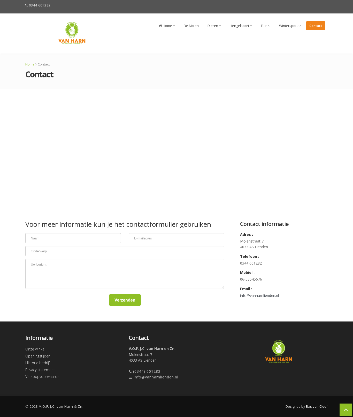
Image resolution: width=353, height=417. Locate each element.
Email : (246, 288)
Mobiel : (247, 272)
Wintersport (288, 25)
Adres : (246, 234)
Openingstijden (37, 356)
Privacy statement (40, 369)
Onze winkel (35, 349)
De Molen (191, 25)
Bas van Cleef (317, 406)
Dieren (213, 25)
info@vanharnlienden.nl (259, 295)
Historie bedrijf (37, 362)
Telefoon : (249, 256)
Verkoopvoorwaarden (43, 376)
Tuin (264, 25)
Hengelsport (240, 25)
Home (167, 25)
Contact (315, 25)
